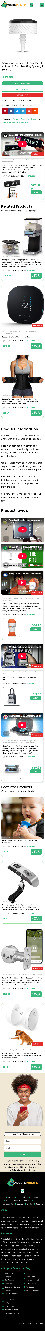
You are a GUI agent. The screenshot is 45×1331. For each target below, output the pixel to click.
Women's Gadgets (13, 396)
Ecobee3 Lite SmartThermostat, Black (16, 337)
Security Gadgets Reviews (33, 974)
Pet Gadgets (12, 1050)
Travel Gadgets (12, 901)
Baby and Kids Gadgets (15, 598)
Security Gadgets (18, 672)
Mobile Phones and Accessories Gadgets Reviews (20, 741)
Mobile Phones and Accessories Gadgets (20, 741)
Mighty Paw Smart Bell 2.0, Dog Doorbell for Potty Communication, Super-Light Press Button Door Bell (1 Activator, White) (21, 1055)
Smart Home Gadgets (20, 160)
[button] (31, 5)
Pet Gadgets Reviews (23, 1050)
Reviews (17, 119)
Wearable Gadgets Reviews (15, 122)
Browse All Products (27, 210)
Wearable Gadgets (30, 119)
